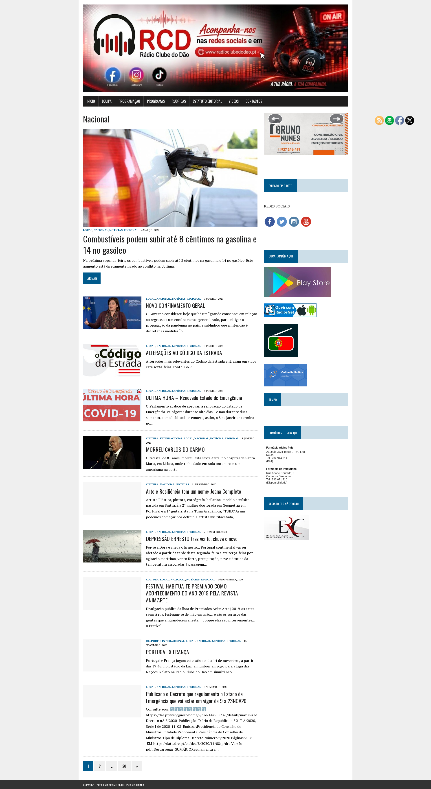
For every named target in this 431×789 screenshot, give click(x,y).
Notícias (116, 230)
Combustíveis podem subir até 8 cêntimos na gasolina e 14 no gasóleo (170, 244)
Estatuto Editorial (207, 101)
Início (90, 101)
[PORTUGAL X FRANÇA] (112, 668)
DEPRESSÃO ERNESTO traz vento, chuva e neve (191, 538)
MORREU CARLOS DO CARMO (175, 449)
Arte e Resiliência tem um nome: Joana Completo (193, 491)
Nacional (101, 230)
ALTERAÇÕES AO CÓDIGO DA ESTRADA (184, 353)
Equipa (107, 101)
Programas (156, 101)
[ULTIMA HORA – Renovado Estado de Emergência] (112, 418)
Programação (129, 101)
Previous (275, 119)
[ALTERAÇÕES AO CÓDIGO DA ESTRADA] (112, 373)
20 (124, 766)
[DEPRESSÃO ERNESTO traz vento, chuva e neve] (112, 559)
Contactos (254, 101)
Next (337, 119)
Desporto (153, 641)
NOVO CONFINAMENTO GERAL (175, 305)
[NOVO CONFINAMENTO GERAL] (112, 326)
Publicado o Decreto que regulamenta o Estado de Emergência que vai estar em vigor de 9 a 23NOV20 (196, 697)
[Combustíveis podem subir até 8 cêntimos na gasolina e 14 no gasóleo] (170, 223)
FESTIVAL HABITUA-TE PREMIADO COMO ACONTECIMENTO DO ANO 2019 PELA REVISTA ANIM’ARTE (192, 593)
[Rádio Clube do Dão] (215, 48)
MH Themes (138, 785)
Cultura (152, 438)
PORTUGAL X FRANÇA (167, 652)
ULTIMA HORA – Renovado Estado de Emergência (194, 397)
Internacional (171, 438)
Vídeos (234, 101)
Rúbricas (179, 101)
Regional (131, 230)
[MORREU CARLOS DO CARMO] (112, 465)
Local (87, 230)
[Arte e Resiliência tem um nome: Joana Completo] (112, 512)
